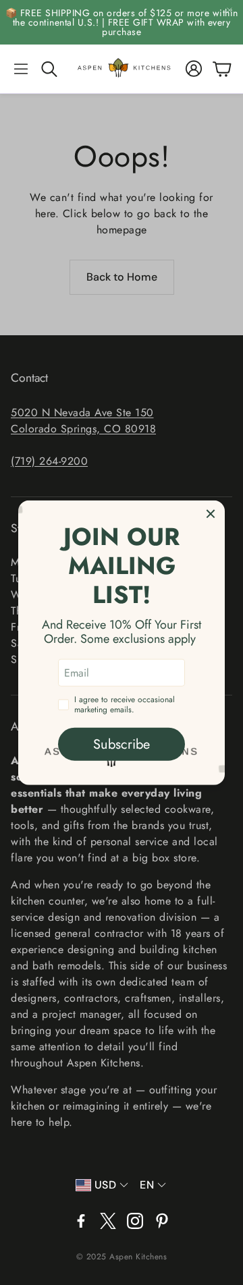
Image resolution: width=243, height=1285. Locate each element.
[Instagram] (135, 1221)
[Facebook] (81, 1221)
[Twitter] (108, 1221)
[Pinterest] (162, 1221)
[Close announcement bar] (229, 10)
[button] (21, 69)
